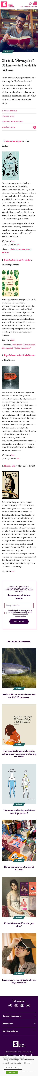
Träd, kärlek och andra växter (17, 260)
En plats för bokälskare (28, 7)
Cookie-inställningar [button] (13, 1068)
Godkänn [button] (12, 1072)
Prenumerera (19, 622)
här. (13, 241)
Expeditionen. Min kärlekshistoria (19, 355)
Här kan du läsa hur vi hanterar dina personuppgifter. (22, 614)
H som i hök (9, 466)
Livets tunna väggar (13, 141)
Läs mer (27, 1063)
